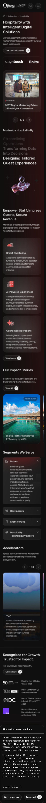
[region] (22, 759)
